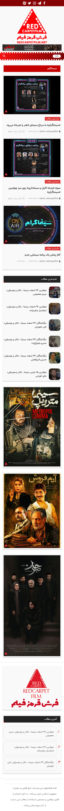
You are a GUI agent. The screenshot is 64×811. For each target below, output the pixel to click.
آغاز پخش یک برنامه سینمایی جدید (42, 255)
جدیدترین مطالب (52, 118)
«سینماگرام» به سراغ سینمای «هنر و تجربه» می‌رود (33, 125)
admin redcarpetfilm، (49, 131)
